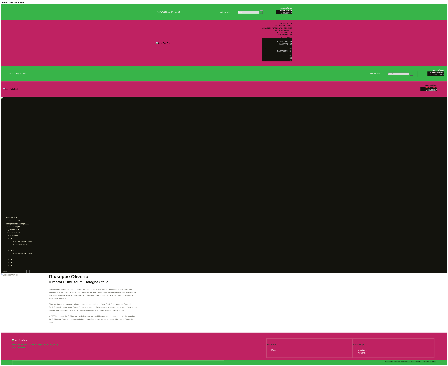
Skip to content (7, 2)
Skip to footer (19, 2)
